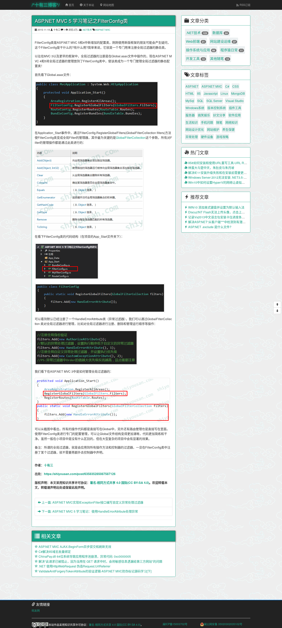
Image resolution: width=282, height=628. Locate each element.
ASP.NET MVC (102, 29)
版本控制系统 (216, 108)
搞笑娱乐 (204, 115)
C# (227, 86)
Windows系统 (195, 108)
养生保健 (228, 129)
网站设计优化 (195, 129)
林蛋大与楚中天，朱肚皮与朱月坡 (210, 167)
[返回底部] (277, 310)
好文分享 (219, 115)
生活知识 (192, 122)
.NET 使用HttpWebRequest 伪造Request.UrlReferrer (74, 566)
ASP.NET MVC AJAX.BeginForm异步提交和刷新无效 (74, 546)
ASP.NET (192, 86)
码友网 (36, 610)
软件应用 (234, 115)
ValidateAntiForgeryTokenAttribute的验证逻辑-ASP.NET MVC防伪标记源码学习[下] (94, 571)
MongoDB (238, 93)
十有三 (48, 465)
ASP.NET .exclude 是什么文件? (209, 227)
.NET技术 (87, 29)
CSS (235, 86)
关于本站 (88, 5)
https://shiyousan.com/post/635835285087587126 (79, 474)
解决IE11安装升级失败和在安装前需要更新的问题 (221, 172)
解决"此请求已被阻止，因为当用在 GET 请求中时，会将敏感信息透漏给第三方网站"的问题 (100, 561)
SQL (200, 101)
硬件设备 (207, 137)
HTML (190, 93)
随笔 (219, 122)
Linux (224, 93)
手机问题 (207, 122)
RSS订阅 (244, 5)
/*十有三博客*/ (45, 5)
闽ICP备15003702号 (175, 624)
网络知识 (231, 122)
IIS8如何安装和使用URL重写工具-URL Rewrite (219, 163)
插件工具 (235, 108)
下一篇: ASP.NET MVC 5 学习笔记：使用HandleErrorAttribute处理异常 (89, 511)
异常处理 (192, 137)
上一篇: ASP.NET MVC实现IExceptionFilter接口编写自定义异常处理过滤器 (92, 502)
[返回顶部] (277, 304)
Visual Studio (234, 101)
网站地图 (108, 5)
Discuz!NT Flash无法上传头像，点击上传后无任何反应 (225, 212)
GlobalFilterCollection (131, 137)
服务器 (190, 115)
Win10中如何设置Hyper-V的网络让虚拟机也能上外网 (223, 182)
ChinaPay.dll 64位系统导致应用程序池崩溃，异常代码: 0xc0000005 (84, 556)
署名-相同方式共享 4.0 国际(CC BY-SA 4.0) (119, 482)
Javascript (211, 93)
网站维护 (213, 129)
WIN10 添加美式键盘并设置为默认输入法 (215, 207)
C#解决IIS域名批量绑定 (54, 551)
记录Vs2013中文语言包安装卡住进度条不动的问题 (222, 217)
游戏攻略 (222, 137)
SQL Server (214, 101)
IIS (199, 93)
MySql (190, 101)
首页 (71, 5)
